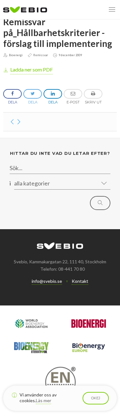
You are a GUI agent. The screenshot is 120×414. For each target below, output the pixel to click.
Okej (95, 398)
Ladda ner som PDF (31, 69)
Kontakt (80, 281)
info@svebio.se (47, 281)
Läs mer (43, 400)
